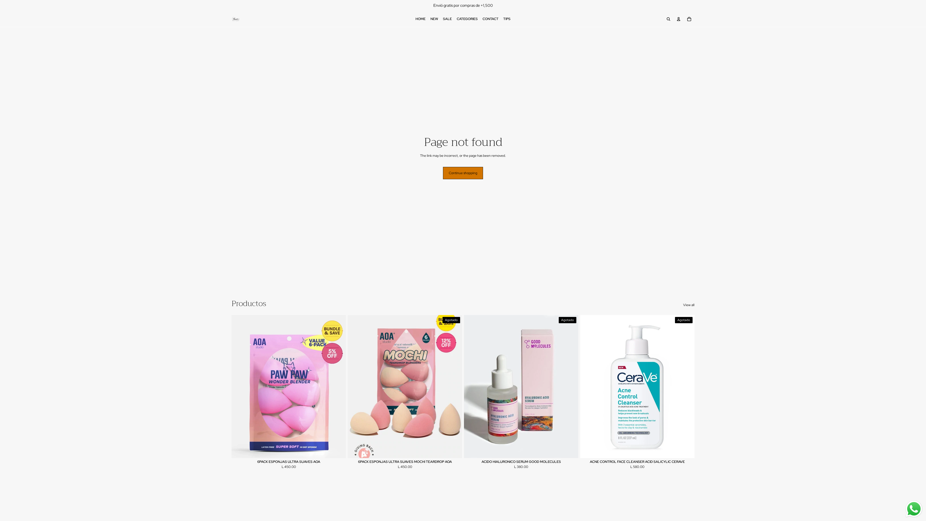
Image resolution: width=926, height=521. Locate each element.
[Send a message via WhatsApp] (914, 509)
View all (688, 305)
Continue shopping (463, 173)
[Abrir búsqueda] (668, 19)
